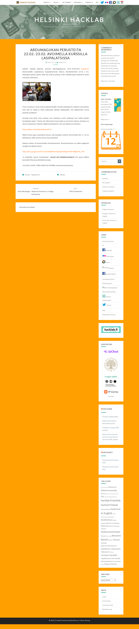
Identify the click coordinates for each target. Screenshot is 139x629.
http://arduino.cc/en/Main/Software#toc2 (36, 129)
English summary (108, 209)
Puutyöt (103, 536)
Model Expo (105, 526)
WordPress (74, 620)
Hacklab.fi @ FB (110, 274)
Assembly (113, 490)
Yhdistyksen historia (108, 315)
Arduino (62, 175)
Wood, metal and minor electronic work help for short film (110, 436)
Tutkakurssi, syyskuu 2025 (110, 428)
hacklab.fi (108, 452)
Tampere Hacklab (109, 555)
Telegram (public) (108, 191)
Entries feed (106, 601)
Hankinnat (115, 509)
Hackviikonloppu (105, 509)
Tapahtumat (77, 2)
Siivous (116, 539)
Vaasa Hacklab (117, 561)
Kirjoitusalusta (107, 283)
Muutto (111, 526)
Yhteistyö (113, 564)
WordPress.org (107, 609)
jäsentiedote (111, 517)
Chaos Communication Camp (112, 493)
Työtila (55, 2)
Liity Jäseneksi (66, 2)
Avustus (103, 494)
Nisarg (87, 620)
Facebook (108, 250)
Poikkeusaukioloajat (110, 531)
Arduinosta (85, 69)
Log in (104, 597)
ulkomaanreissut (106, 561)
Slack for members (108, 187)
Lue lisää (112, 81)
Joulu (114, 513)
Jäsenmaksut (104, 517)
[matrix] (105, 178)
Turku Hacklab (115, 558)
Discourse (107, 409)
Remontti (116, 535)
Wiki (103, 310)
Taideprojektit (115, 549)
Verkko (102, 564)
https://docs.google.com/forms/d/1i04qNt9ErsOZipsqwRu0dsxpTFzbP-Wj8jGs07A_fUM (53, 151)
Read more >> (105, 119)
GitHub (111, 268)
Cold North (106, 496)
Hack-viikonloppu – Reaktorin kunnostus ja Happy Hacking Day (35, 191)
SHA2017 (111, 540)
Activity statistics (108, 241)
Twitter (108, 305)
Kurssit (27, 175)
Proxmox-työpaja (108, 417)
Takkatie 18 (105, 552)
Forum (107, 262)
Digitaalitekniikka (113, 496)
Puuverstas (109, 536)
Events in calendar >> (108, 129)
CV (103, 245)
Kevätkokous (106, 520)
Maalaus (117, 523)
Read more (104, 81)
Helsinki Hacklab (25, 2)
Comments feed (107, 605)
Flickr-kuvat (110, 256)
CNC (102, 496)
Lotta (112, 523)
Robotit (104, 539)
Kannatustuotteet (108, 279)
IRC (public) (106, 183)
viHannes (62, 62)
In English (88, 2)
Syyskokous (105, 549)
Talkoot (111, 552)
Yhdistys (46, 2)
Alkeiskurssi (112, 487)
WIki (97, 2)
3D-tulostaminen (104, 487)
